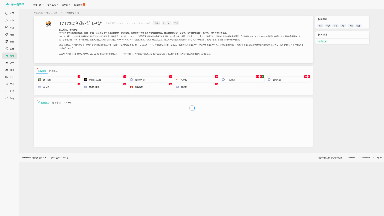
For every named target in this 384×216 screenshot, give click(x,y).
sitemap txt (366, 157)
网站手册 (37, 4)
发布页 (65, 4)
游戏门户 (322, 41)
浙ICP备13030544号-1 (60, 157)
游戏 (55, 12)
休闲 (48, 12)
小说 (328, 25)
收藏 (156, 23)
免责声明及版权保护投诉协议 (330, 157)
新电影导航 (38, 12)
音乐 (343, 25)
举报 (176, 23)
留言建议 (78, 4)
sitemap (351, 157)
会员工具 (51, 4)
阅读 (336, 25)
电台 (351, 25)
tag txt (379, 157)
